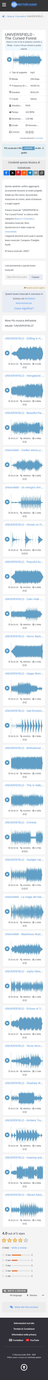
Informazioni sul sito (24, 1323)
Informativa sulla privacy (24, 1334)
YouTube (34, 1340)
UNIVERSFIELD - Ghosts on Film (25, 524)
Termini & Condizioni (24, 1329)
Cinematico (28, 219)
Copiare (34, 276)
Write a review (19, 1247)
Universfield (38, 138)
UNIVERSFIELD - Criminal (20, 822)
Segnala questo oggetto (35, 288)
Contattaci (18, 1340)
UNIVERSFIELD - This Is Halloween (26, 785)
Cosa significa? (24, 308)
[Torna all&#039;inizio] (24, 1370)
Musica (17, 219)
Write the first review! (26, 1307)
